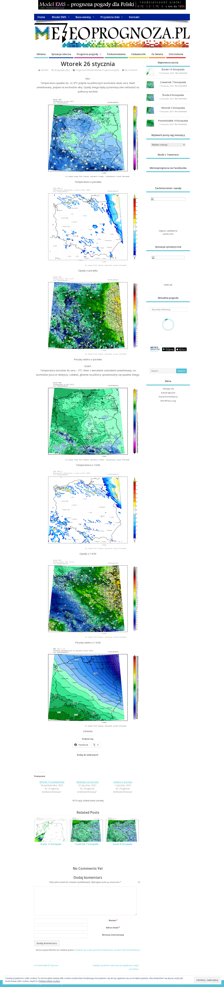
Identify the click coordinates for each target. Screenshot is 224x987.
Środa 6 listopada (122, 844)
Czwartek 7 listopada (86, 844)
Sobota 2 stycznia (122, 782)
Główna (41, 54)
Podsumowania (116, 54)
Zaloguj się (168, 388)
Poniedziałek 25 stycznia (47, 965)
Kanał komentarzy (168, 396)
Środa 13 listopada (50, 844)
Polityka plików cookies (49, 981)
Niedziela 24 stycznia (87, 782)
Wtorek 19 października (52, 782)
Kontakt (134, 17)
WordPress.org (168, 400)
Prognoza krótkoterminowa (88, 70)
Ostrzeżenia (176, 54)
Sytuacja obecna (61, 54)
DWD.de (168, 284)
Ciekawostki (138, 54)
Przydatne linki (110, 17)
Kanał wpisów (168, 392)
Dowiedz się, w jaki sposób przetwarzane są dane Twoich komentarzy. (107, 950)
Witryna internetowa (113, 934)
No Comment (131, 70)
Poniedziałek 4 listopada (173, 120)
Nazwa (113, 920)
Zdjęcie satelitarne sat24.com (168, 232)
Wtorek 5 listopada (173, 107)
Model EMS (59, 17)
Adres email (113, 927)
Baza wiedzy (83, 17)
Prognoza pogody (87, 54)
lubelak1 (45, 70)
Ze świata (157, 54)
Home (41, 17)
